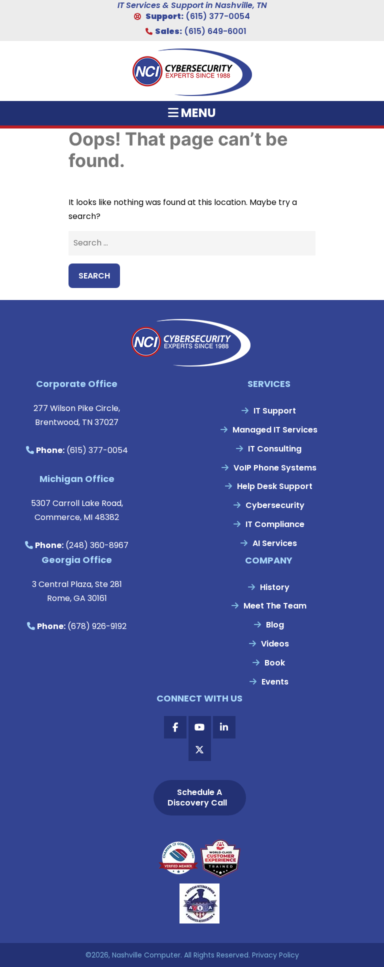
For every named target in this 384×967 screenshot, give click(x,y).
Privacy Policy (275, 955)
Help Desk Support (274, 486)
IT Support (275, 410)
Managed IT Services (275, 430)
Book (274, 662)
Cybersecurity (275, 505)
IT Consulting (275, 448)
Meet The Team (275, 606)
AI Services (274, 543)
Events (275, 682)
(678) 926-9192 (97, 626)
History (275, 587)
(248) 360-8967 (97, 545)
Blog (275, 624)
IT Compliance (275, 524)
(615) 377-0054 (218, 16)
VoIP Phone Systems (275, 468)
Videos (275, 644)
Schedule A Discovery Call (197, 797)
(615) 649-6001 (215, 31)
